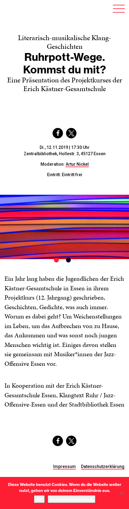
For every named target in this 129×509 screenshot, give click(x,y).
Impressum (64, 466)
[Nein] (121, 493)
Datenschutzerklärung (102, 466)
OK (39, 499)
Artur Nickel (77, 164)
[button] (57, 133)
